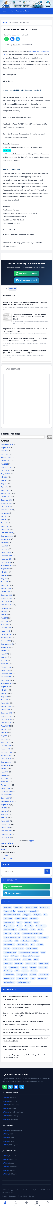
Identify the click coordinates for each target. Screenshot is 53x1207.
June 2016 (4, 693)
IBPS (16, 941)
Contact (31, 1196)
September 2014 (7, 762)
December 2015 (6, 713)
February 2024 (6, 457)
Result (11, 1163)
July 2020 (4, 542)
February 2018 (6, 627)
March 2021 (5, 526)
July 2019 (4, 572)
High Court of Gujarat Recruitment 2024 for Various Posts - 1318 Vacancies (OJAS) (25, 330)
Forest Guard (40, 926)
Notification (13, 1174)
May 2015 (4, 735)
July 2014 (4, 768)
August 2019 (5, 568)
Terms (20, 1196)
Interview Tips (22, 944)
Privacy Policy (14, 1105)
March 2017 (5, 663)
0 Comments (28, 45)
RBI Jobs (24, 967)
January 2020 (6, 552)
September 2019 (7, 565)
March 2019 (5, 585)
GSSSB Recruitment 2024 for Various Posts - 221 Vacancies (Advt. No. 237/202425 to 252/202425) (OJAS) (25, 303)
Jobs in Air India (18, 948)
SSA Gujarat (13, 1145)
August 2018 (5, 608)
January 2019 (5, 591)
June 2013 (4, 811)
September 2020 (7, 536)
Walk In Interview (23, 982)
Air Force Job (44, 907)
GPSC (11, 1134)
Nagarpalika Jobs (10, 952)
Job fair (6, 948)
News (6, 956)
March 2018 (5, 624)
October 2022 (6, 470)
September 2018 (7, 604)
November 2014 (7, 755)
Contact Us (13, 1101)
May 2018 (4, 618)
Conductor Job (9, 922)
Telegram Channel (15, 893)
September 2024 (7, 444)
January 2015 (5, 748)
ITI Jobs (40, 944)
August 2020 (5, 539)
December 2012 (6, 830)
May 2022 (4, 483)
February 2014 (6, 785)
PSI (5, 967)
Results (33, 967)
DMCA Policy (13, 1116)
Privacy (4, 1196)
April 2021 (4, 522)
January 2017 (5, 670)
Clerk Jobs (33, 918)
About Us (12, 1097)
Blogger (31, 840)
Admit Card (18, 907)
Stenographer (22, 974)
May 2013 (4, 814)
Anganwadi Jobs (9, 911)
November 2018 (6, 598)
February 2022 (6, 493)
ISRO (32, 944)
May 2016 (4, 696)
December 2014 (6, 752)
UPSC (33, 978)
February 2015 (6, 745)
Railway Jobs (14, 967)
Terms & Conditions (16, 1112)
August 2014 (5, 765)
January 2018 (5, 631)
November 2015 (6, 716)
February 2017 (6, 667)
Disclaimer (13, 1108)
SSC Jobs (34, 971)
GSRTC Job (7, 933)
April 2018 (4, 621)
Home (4, 11)
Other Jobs (8, 963)
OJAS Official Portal (16, 1130)
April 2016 (4, 699)
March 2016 (5, 703)
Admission (7, 907)
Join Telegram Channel (28, 280)
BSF (45, 915)
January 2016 (5, 709)
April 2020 (5, 549)
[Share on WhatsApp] (6, 39)
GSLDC (40, 930)
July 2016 (4, 690)
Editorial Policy (14, 1119)
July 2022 (4, 477)
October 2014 (6, 758)
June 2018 (4, 614)
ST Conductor (9, 974)
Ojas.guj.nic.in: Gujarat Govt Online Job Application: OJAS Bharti (28, 1190)
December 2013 (6, 791)
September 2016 (7, 683)
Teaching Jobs (9, 978)
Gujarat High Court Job (12, 937)
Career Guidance (21, 918)
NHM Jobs (14, 956)
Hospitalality (43, 937)
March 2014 (5, 781)
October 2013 (6, 798)
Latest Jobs (13, 1156)
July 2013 (4, 807)
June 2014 (4, 772)
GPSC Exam (23, 930)
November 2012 (6, 834)
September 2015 (7, 722)
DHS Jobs (28, 922)
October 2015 (6, 719)
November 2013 (6, 794)
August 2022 (5, 473)
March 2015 (5, 742)
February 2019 (6, 588)
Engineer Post (9, 926)
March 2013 (5, 821)
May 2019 (4, 578)
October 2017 (6, 640)
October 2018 (6, 601)
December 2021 (6, 500)
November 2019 (6, 559)
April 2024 (5, 454)
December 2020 (7, 532)
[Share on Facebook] (12, 39)
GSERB (11, 1141)
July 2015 (4, 729)
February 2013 (6, 824)
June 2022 (4, 480)
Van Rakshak (42, 978)
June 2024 (4, 450)
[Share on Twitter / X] (18, 39)
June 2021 (4, 519)
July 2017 (4, 650)
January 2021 (5, 529)
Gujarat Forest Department (32, 933)
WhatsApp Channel (15, 886)
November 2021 (6, 503)
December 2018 (6, 595)
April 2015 (4, 739)
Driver (36, 922)
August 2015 (5, 726)
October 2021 (6, 506)
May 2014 (4, 775)
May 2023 (4, 464)
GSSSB (17, 933)
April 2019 (4, 581)
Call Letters (8, 918)
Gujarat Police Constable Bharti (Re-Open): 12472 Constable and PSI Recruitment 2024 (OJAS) (29, 316)
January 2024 (5, 460)
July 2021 (4, 516)
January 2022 (5, 496)
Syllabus (33, 974)
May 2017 (4, 657)
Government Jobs (10, 930)
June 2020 (4, 546)
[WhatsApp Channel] (4, 1087)
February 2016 (6, 706)
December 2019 (6, 555)
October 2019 (6, 562)
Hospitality (8, 941)
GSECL (33, 930)
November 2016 (6, 676)
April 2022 (4, 487)
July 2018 (4, 611)
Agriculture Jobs (31, 907)
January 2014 (5, 788)
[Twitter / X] (21, 1087)
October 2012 (6, 837)
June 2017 (4, 654)
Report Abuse (7, 843)
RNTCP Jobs (43, 967)
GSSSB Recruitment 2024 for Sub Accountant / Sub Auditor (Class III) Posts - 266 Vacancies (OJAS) (25, 352)
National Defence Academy (28, 952)
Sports (25, 971)
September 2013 (7, 801)
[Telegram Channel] (10, 1087)
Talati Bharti (43, 974)
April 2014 (4, 778)
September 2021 (7, 509)
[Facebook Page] (16, 1087)
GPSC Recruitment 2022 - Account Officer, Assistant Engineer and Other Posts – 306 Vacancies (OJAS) (26, 1006)
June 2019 (4, 575)
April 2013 (4, 817)
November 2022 (7, 467)
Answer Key (22, 911)
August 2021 (5, 513)
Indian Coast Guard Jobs (30, 941)
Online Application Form (19, 11)
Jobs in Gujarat (32, 948)
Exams (19, 926)
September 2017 (7, 644)
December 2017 (6, 634)
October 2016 (6, 680)
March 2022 (5, 490)
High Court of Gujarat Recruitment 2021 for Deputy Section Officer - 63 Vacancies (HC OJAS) (25, 1048)
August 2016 (5, 686)
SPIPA (17, 971)
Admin (5, 855)
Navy (43, 952)
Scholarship (8, 971)
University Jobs (22, 978)
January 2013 (5, 827)
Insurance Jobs (9, 944)
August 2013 (5, 804)
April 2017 (4, 660)
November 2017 (6, 637)
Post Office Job (31, 963)
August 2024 (5, 447)
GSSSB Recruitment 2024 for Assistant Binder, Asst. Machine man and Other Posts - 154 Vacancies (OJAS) (26, 339)
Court (19, 922)
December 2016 (6, 673)
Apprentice (33, 911)
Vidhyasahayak (9, 982)
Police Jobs (18, 963)
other (36, 959)
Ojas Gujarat (7, 858)
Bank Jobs (12, 288)
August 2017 (5, 647)
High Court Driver (29, 937)
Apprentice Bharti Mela (12, 915)
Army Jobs (26, 915)
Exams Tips (29, 926)
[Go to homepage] (26, 4)
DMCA (25, 1196)
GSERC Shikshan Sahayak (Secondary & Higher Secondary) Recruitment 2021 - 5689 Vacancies (24, 1023)
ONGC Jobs (27, 959)
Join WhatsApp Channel (28, 273)
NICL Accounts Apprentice (30, 956)
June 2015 (4, 732)
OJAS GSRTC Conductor (12, 959)
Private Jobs (43, 963)
